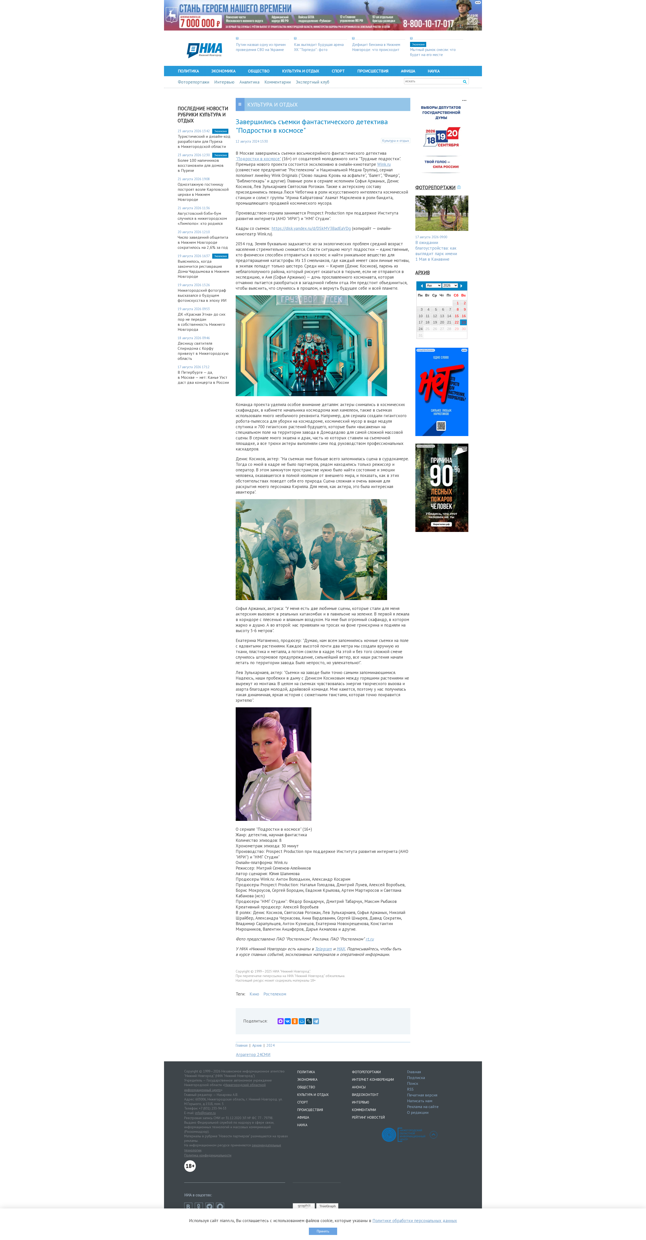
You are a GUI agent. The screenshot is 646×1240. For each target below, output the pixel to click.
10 (421, 316)
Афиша (408, 70)
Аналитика (249, 82)
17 (421, 322)
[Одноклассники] (295, 1021)
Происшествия (372, 70)
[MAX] (281, 1021)
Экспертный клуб (312, 82)
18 (427, 322)
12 (435, 316)
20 (442, 322)
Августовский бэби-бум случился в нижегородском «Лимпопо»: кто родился (202, 218)
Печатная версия (422, 1094)
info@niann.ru (205, 1113)
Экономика (223, 70)
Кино (254, 994)
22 (457, 322)
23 (464, 322)
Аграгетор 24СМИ (253, 1054)
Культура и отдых (300, 70)
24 (421, 329)
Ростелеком (274, 994)
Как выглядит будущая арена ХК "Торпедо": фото (319, 47)
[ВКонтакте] (288, 1021)
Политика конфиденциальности (207, 1155)
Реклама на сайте (423, 1106)
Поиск (412, 1083)
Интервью (224, 82)
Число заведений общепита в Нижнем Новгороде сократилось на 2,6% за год (203, 242)
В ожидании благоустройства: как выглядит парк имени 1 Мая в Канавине (436, 251)
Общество (259, 70)
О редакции (417, 1112)
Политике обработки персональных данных (414, 1220)
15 (457, 316)
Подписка (416, 1077)
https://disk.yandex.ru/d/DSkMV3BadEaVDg (311, 228)
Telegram (323, 949)
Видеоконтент (365, 1094)
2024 (270, 1045)
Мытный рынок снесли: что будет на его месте (433, 52)
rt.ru (370, 939)
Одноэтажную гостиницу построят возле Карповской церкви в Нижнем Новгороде (203, 192)
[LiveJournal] (309, 1021)
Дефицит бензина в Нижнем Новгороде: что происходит (376, 47)
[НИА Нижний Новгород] (204, 57)
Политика (188, 70)
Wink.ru (384, 164)
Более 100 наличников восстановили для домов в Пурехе (201, 165)
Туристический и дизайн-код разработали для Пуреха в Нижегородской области (204, 141)
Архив (257, 1045)
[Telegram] (316, 1021)
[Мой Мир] (302, 1021)
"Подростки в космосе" (258, 158)
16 (464, 316)
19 (435, 322)
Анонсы (359, 1087)
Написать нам (419, 1100)
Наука (434, 70)
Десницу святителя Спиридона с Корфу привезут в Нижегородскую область (203, 351)
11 (427, 316)
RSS (410, 1089)
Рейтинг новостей (368, 1117)
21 (449, 322)
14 (449, 316)
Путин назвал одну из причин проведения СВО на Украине (261, 47)
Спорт (338, 70)
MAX (341, 949)
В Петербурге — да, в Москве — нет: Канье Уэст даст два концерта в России (203, 377)
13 (442, 316)
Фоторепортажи (193, 82)
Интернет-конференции (373, 1079)
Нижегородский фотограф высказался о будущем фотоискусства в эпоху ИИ (202, 295)
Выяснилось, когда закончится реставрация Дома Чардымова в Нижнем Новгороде (203, 269)
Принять (323, 1231)
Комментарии (277, 82)
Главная (242, 1045)
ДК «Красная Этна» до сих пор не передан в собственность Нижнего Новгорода (201, 322)
